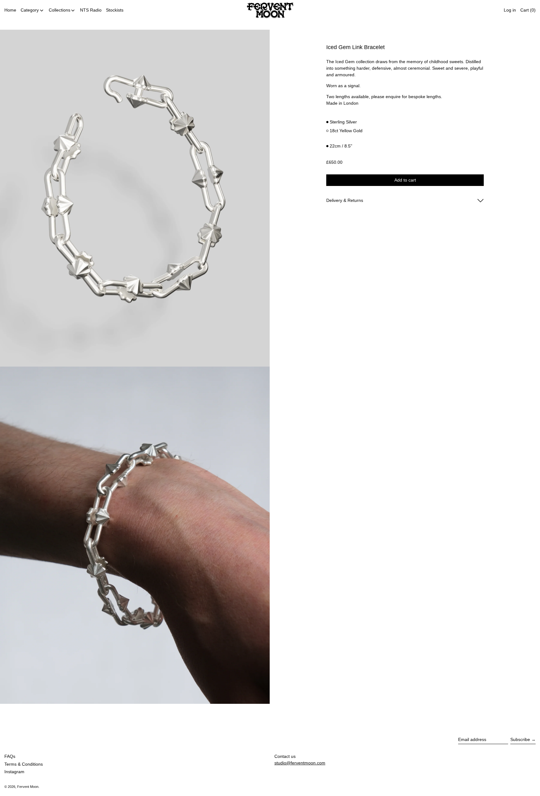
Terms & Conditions (23, 764)
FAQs (9, 756)
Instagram (14, 771)
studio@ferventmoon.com (299, 762)
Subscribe (520, 739)
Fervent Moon (27, 786)
